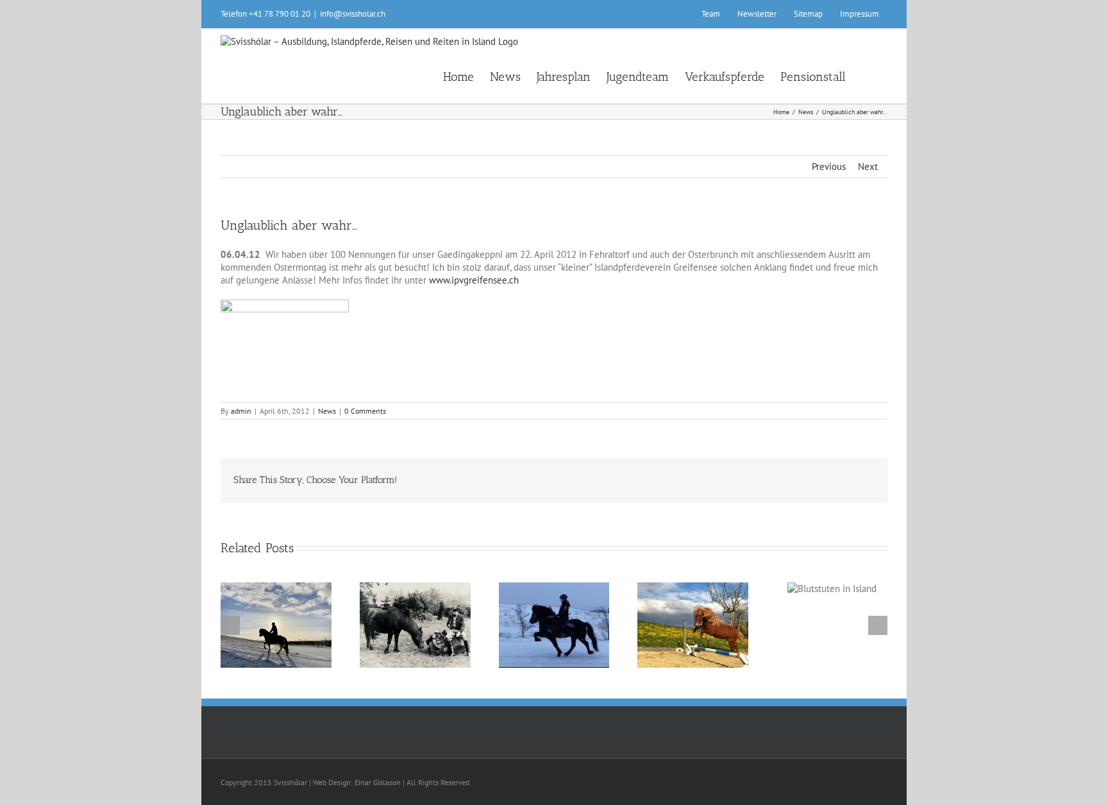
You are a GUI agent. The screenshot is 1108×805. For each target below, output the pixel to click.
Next (868, 166)
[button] (866, 75)
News (327, 411)
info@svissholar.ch (352, 13)
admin (241, 411)
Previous (829, 166)
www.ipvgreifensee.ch (474, 280)
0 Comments (365, 411)
